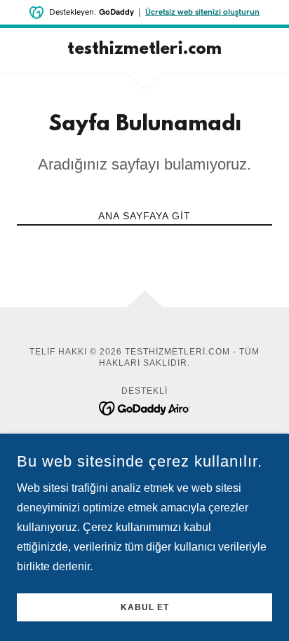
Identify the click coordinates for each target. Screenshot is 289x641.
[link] (144, 50)
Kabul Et (145, 607)
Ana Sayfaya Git (144, 215)
